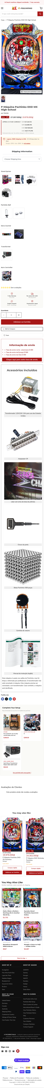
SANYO (25, 978)
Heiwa (25, 987)
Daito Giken (26, 989)
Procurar (5, 1078)
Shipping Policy (6, 1012)
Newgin (25, 975)
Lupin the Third (6, 975)
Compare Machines (29, 1024)
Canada (4, 1006)
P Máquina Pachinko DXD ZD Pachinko (11, 858)
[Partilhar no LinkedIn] (10, 698)
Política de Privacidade (17, 1078)
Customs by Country (8, 1014)
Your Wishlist (27, 1021)
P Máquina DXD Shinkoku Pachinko (35, 859)
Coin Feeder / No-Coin (8, 1020)
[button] (6, 288)
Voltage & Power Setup (9, 1017)
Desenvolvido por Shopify (22, 1084)
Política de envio (7, 1080)
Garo (3, 989)
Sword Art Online (7, 984)
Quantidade (4, 310)
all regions (27, 143)
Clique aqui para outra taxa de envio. (22, 359)
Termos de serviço (20, 1080)
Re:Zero (4, 987)
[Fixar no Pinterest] (14, 698)
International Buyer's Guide (31, 1007)
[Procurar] (40, 13)
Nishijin (6, 113)
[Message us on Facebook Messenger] (17, 1051)
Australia (4, 1009)
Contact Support (28, 1027)
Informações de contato (34, 1080)
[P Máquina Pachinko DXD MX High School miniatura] (3, 99)
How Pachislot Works (29, 1013)
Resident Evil (6, 981)
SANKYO (26, 970)
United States (6, 1000)
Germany (4, 1003)
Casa (2, 20)
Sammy (25, 973)
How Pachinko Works (29, 1010)
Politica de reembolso (32, 1078)
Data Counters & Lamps (30, 1004)
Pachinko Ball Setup (29, 1002)
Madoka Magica (6, 978)
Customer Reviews (28, 1018)
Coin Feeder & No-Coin (30, 999)
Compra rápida (12, 868)
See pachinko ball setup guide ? (22, 772)
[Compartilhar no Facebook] (2, 698)
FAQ (24, 1016)
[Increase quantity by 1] (18, 315)
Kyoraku (25, 981)
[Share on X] (6, 698)
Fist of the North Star (8, 973)
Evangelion (5, 970)
